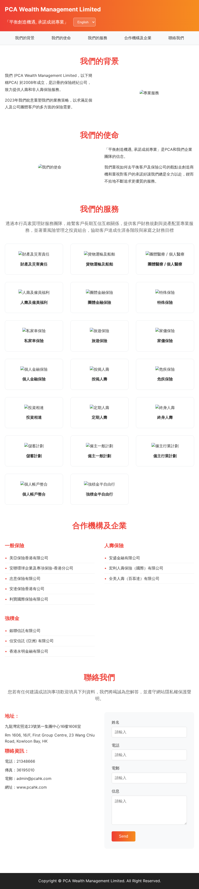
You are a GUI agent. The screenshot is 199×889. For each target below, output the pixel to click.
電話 (115, 745)
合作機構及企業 (137, 37)
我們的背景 (24, 37)
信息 (115, 791)
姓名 (115, 722)
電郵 (115, 768)
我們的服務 (97, 37)
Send (123, 836)
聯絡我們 (176, 37)
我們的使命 (61, 37)
